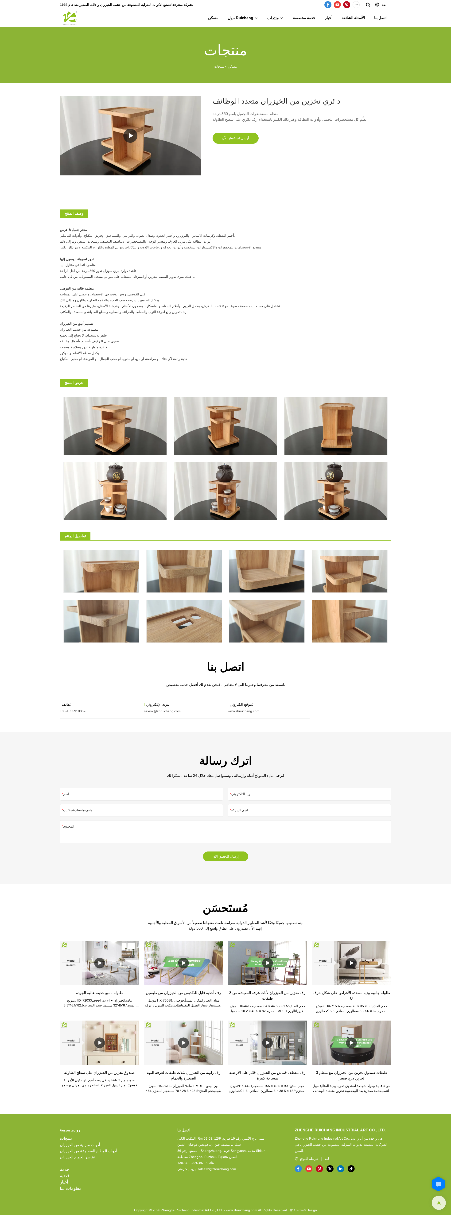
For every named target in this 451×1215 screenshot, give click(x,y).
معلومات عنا (71, 1188)
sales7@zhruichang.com (162, 711)
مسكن (213, 18)
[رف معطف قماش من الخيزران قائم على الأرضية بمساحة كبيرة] (267, 1043)
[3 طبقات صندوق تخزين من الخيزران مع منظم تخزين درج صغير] (351, 1043)
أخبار (328, 18)
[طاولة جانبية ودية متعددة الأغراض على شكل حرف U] (351, 963)
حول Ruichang (240, 18)
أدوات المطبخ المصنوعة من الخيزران (88, 1151)
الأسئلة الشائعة (353, 18)
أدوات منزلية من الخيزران (80, 1145)
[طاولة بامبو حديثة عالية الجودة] (99, 963)
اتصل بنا (380, 18)
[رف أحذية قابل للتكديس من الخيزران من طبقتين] (183, 963)
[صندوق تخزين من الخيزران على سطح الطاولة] (99, 1043)
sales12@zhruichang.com (217, 1169)
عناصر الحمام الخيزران (77, 1157)
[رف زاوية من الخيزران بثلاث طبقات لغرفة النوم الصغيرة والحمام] (183, 1043)
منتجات (273, 18)
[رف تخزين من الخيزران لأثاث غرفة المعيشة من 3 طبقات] (267, 963)
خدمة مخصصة (304, 18)
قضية (64, 1175)
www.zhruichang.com (243, 711)
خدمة (64, 1169)
